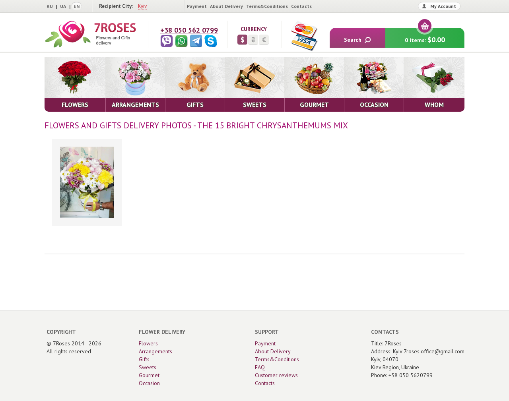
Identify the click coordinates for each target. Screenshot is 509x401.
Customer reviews (276, 375)
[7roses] (90, 34)
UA (63, 6)
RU (50, 6)
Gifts (144, 359)
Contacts (301, 6)
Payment (197, 6)
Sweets (147, 367)
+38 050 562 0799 (189, 30)
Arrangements (155, 351)
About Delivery (226, 6)
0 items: (425, 39)
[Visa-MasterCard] (304, 36)
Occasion (149, 383)
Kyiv (142, 6)
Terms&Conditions (267, 6)
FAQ (260, 367)
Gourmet (149, 375)
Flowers (148, 343)
